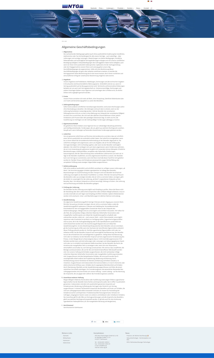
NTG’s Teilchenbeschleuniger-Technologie (138, 342)
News (138, 8)
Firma (100, 8)
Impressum (66, 340)
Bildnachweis (67, 338)
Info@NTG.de (103, 345)
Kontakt (146, 8)
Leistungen (110, 8)
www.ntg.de (103, 347)
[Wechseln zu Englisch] (151, 2)
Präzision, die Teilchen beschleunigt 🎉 (138, 335)
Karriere (129, 8)
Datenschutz (66, 343)
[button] (96, 321)
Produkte (120, 8)
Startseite (94, 8)
